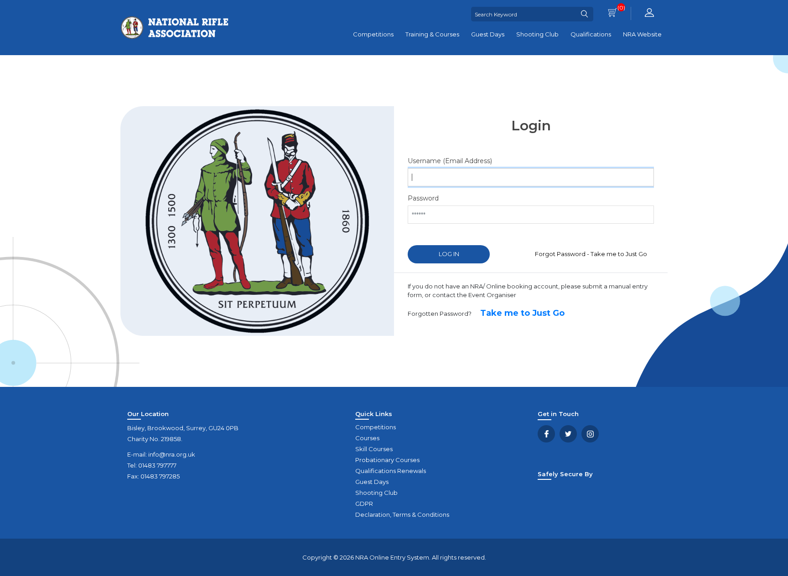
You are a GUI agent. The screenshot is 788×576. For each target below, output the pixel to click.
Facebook (546, 433)
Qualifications (590, 34)
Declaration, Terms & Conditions (402, 514)
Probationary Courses (387, 459)
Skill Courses (374, 449)
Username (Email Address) (433, 161)
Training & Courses (432, 34)
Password (423, 198)
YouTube (590, 433)
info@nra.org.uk (171, 454)
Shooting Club (537, 34)
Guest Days (487, 34)
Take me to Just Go (522, 313)
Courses (367, 438)
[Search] (584, 14)
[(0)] (612, 13)
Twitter (568, 433)
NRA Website (642, 34)
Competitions (373, 34)
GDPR (364, 503)
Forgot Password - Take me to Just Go (591, 253)
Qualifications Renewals (390, 470)
